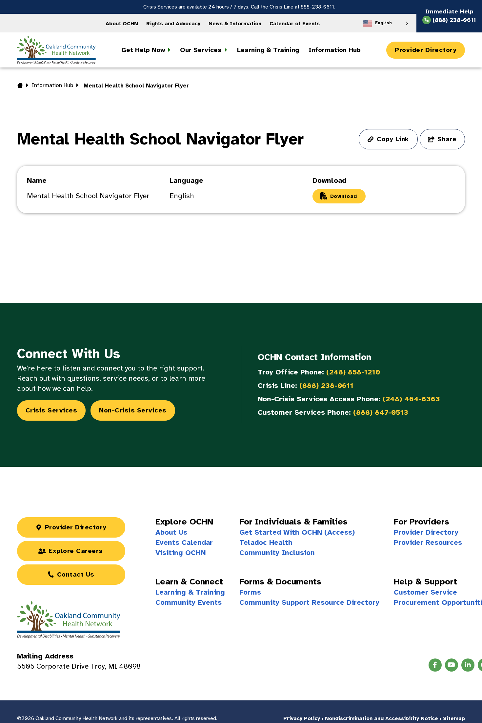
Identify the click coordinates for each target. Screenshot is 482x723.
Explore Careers (76, 551)
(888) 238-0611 (326, 385)
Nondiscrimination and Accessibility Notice (381, 718)
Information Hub (52, 85)
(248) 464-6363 (411, 398)
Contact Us (75, 574)
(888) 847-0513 (380, 412)
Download (343, 196)
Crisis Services (51, 410)
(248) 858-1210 (353, 372)
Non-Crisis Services (133, 410)
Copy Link (393, 139)
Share (447, 139)
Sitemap (454, 718)
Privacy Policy (301, 718)
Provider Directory (425, 50)
